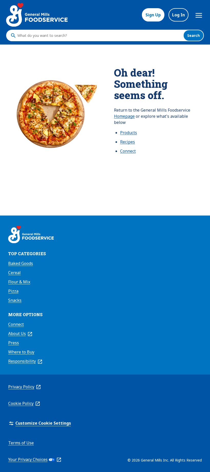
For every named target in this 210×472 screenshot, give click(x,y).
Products (128, 132)
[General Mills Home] (31, 235)
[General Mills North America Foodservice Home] (37, 15)
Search (193, 35)
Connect (128, 151)
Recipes (127, 142)
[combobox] (99, 36)
